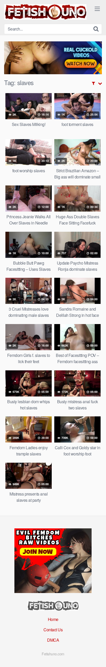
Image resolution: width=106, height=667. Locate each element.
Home (53, 619)
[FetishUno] (45, 12)
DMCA (53, 640)
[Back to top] (97, 655)
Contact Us (53, 630)
